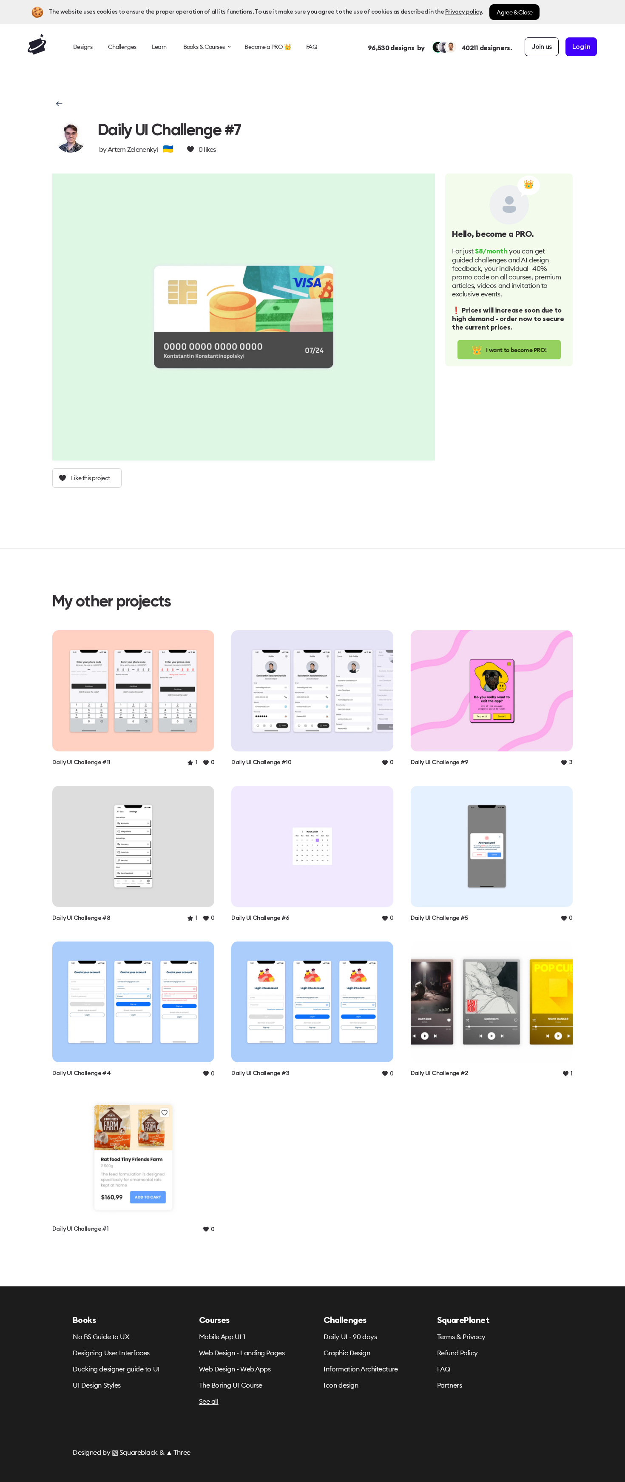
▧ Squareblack (135, 1452)
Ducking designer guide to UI (116, 1368)
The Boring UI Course (230, 1385)
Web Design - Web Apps (235, 1368)
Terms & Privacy (461, 1336)
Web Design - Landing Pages (242, 1352)
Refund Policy (457, 1352)
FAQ (443, 1368)
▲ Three (178, 1452)
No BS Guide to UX (101, 1336)
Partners (449, 1385)
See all (209, 1401)
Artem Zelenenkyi (133, 149)
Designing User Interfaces (111, 1352)
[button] (58, 103)
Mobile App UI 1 (222, 1336)
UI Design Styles (97, 1385)
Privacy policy (463, 12)
